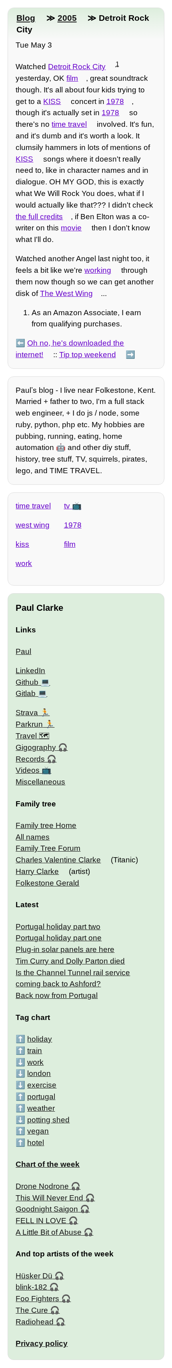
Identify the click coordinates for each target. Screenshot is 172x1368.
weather (41, 1108)
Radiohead (35, 1322)
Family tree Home (46, 825)
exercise (41, 1085)
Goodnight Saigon (47, 1209)
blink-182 (31, 1287)
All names (33, 837)
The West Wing (66, 293)
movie (71, 228)
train (34, 1050)
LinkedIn (30, 670)
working (97, 270)
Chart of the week (48, 1164)
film (72, 78)
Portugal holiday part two (58, 926)
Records (30, 759)
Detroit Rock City (77, 66)
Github (27, 682)
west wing (33, 525)
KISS (52, 101)
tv (67, 506)
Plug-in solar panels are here (65, 949)
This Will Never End (49, 1198)
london (39, 1073)
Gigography (36, 747)
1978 (115, 101)
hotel (35, 1142)
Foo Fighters (37, 1298)
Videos (28, 770)
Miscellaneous (40, 782)
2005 (67, 17)
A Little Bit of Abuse (49, 1232)
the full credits (39, 216)
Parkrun (29, 724)
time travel (69, 124)
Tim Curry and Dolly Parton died (70, 961)
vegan (38, 1131)
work (24, 563)
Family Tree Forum (48, 848)
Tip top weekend (87, 354)
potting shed (48, 1120)
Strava (27, 712)
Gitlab (26, 693)
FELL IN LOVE (41, 1220)
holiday (39, 1039)
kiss (22, 544)
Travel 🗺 (32, 736)
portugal (41, 1096)
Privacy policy (42, 1343)
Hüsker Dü (34, 1276)
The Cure (32, 1310)
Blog (25, 17)
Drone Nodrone (42, 1186)
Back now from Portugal (57, 995)
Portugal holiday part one (59, 938)
